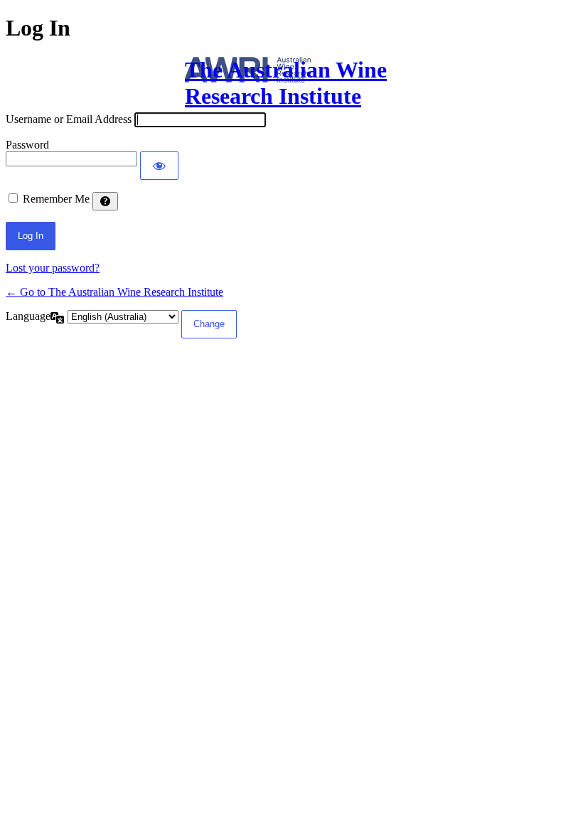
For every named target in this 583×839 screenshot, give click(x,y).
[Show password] (159, 165)
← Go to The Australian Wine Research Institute (114, 292)
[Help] (105, 201)
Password (27, 145)
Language (28, 316)
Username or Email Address (69, 119)
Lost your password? (53, 268)
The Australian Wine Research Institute (286, 83)
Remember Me (56, 199)
